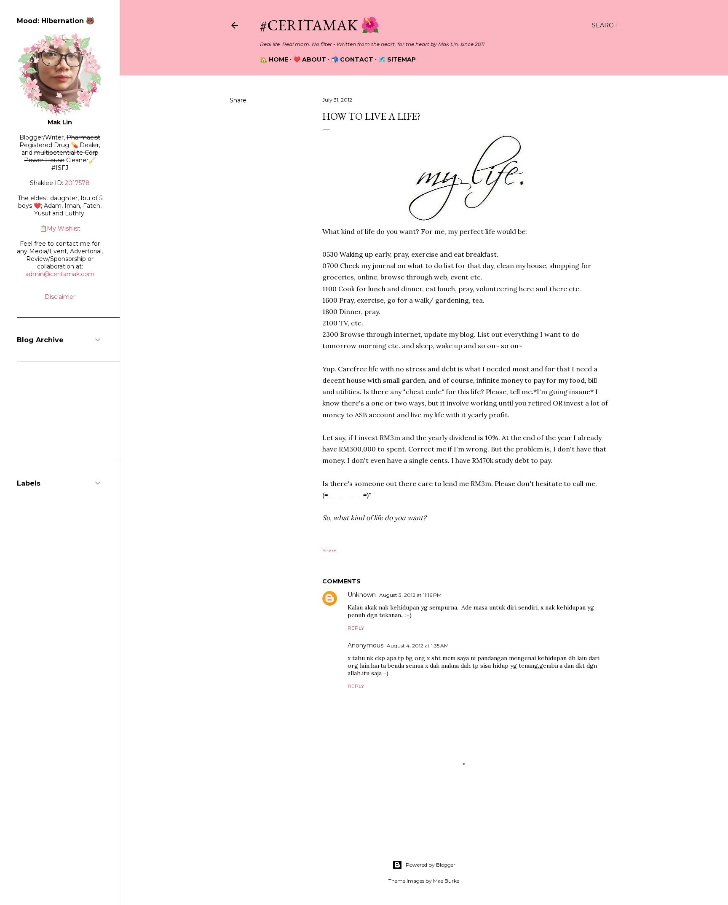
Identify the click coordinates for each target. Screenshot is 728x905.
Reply (356, 628)
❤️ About (309, 59)
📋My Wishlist (60, 228)
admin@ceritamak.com (59, 274)
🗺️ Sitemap (397, 59)
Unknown (362, 595)
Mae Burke (446, 881)
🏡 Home (274, 59)
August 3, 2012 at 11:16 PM (410, 595)
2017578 (77, 183)
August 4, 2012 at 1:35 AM (418, 645)
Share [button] (238, 100)
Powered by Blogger (430, 865)
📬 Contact (352, 59)
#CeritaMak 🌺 (320, 25)
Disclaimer (60, 297)
